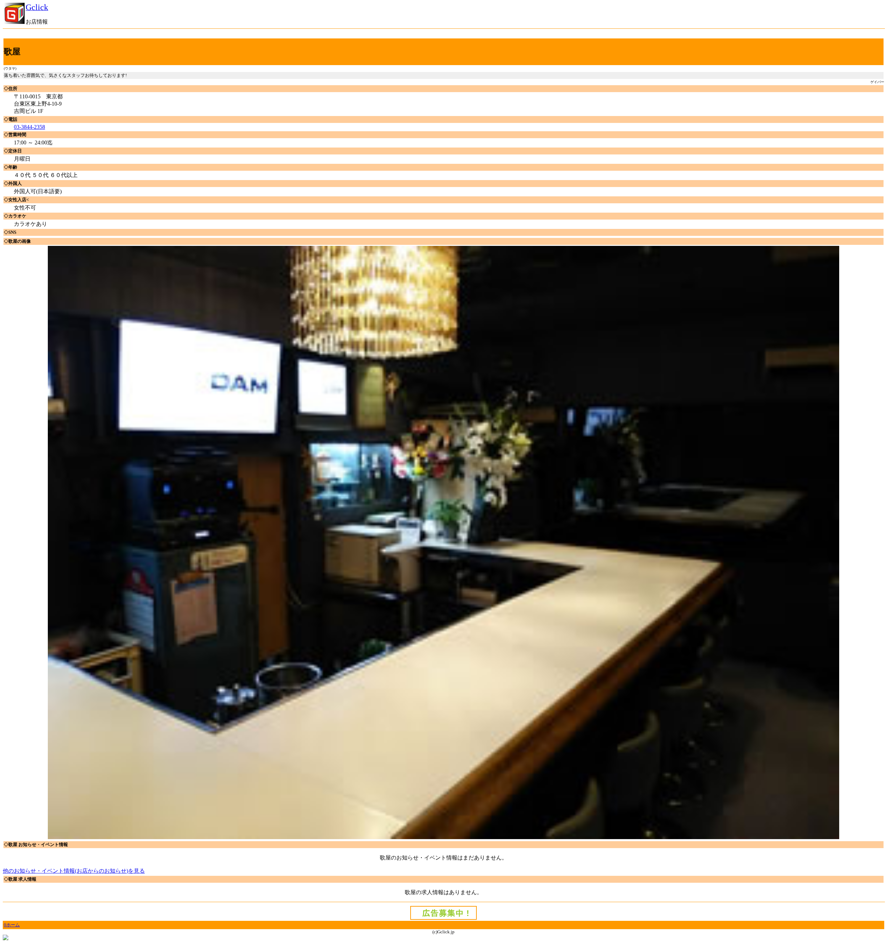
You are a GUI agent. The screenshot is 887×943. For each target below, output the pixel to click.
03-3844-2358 (29, 127)
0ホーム (12, 924)
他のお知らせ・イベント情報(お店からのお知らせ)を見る (74, 871)
